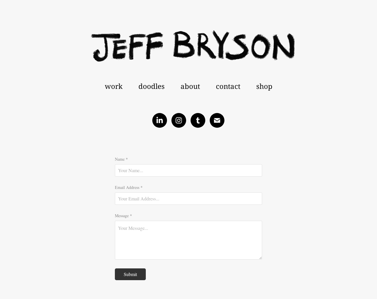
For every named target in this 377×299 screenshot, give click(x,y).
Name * (121, 159)
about (190, 86)
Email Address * (129, 187)
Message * (123, 216)
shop (264, 86)
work (114, 86)
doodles (151, 86)
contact (228, 86)
